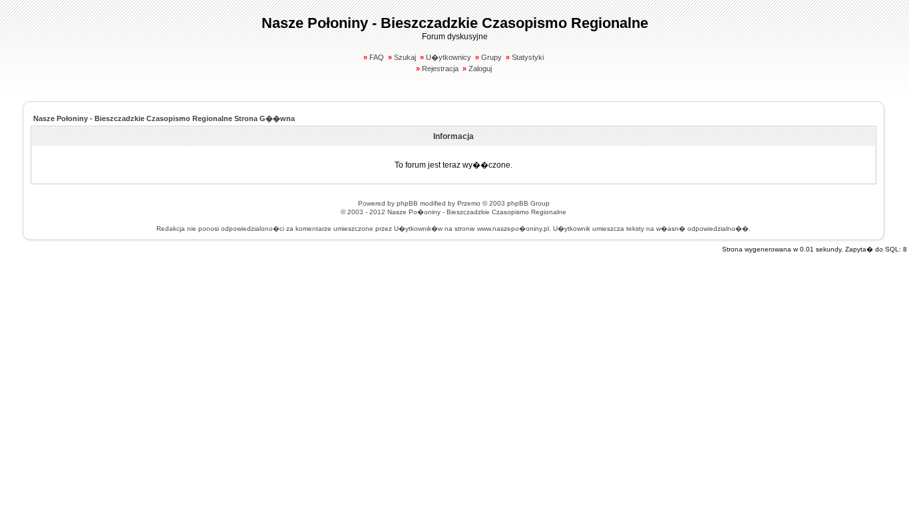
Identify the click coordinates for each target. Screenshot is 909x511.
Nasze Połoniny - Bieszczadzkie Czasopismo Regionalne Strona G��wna (164, 118)
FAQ (376, 57)
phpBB (407, 203)
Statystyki (528, 57)
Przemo (468, 203)
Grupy (491, 57)
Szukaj (405, 57)
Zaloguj (480, 69)
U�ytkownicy (448, 57)
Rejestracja (440, 69)
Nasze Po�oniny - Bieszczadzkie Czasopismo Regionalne (476, 212)
